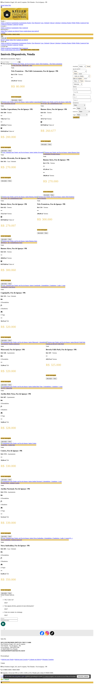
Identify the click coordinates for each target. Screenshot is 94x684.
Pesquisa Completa (48, 659)
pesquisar (76, 117)
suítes (74, 108)
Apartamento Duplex (25, 23)
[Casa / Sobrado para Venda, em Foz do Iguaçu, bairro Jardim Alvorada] (22, 152)
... (71, 538)
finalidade (75, 66)
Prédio (73, 23)
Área (33, 23)
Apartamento (15, 23)
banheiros (75, 111)
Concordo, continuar (83, 676)
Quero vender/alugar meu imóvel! (29, 31)
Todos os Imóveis (6, 23)
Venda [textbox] (88, 66)
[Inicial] (14, 19)
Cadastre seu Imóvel (13, 31)
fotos (20, 100)
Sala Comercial (23, 28)
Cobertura (57, 23)
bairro (85, 78)
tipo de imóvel (76, 69)
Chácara (52, 23)
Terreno (21, 24)
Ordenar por (88, 81)
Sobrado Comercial (12, 24)
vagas (74, 114)
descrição (14, 100)
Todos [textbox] (75, 73)
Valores (75, 86)
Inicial (2, 5)
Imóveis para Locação (21, 659)
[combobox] (88, 66)
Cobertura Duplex (66, 23)
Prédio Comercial (81, 23)
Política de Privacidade (70, 676)
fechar (3, 38)
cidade (80, 73)
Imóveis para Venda (7, 659)
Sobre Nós (8, 5)
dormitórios (76, 102)
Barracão (37, 23)
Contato (3, 33)
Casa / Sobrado (44, 23)
